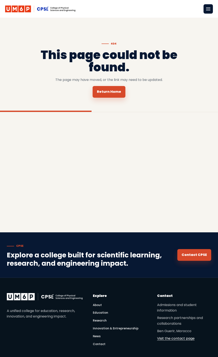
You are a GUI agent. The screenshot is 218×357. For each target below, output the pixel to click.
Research (100, 321)
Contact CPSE (194, 254)
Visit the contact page (176, 338)
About (97, 305)
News (96, 336)
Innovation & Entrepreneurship (115, 328)
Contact (99, 344)
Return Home (109, 91)
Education (100, 313)
